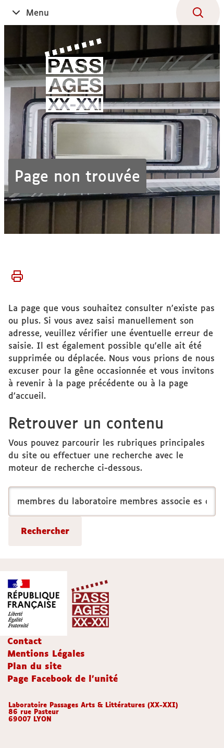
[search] (112, 501)
